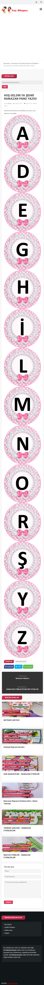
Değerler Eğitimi (24, 734)
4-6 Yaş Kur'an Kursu (10, 734)
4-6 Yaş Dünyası (12, 983)
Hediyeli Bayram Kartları (14, 747)
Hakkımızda (8, 930)
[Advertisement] (22, 37)
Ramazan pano (21, 661)
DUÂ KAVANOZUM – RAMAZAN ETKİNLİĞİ (21, 774)
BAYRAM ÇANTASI (12, 720)
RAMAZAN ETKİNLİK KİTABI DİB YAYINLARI (22, 689)
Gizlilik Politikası (10, 927)
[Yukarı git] (40, 981)
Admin (10, 103)
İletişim (7, 933)
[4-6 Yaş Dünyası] (15, 12)
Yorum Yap (28, 103)
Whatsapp (29, 666)
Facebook (10, 666)
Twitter (19, 666)
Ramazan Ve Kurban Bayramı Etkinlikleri (16, 714)
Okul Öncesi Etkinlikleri (11, 711)
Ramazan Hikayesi (22, 678)
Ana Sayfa (8, 924)
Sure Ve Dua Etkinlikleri (11, 768)
